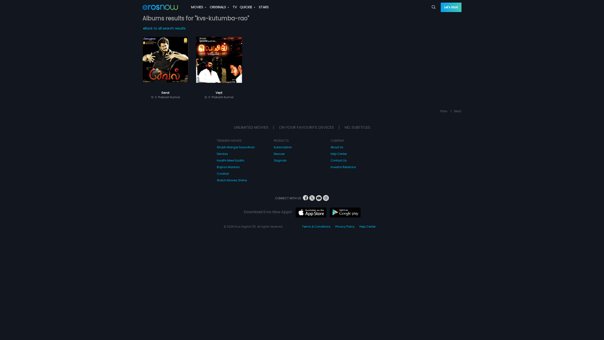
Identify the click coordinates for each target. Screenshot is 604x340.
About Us (337, 147)
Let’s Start (451, 7)
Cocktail (223, 174)
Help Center (339, 154)
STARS (264, 7)
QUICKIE (246, 7)
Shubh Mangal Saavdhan (236, 147)
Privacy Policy (345, 227)
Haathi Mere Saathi (230, 160)
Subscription (283, 147)
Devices (279, 154)
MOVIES (197, 7)
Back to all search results (165, 28)
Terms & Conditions (316, 227)
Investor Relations (343, 167)
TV (235, 7)
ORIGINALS (218, 7)
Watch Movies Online (232, 180)
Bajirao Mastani (228, 167)
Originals (280, 160)
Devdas (222, 154)
